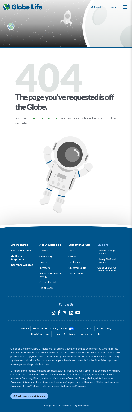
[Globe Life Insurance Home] (22, 7)
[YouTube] (77, 313)
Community (45, 256)
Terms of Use (85, 328)
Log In (113, 7)
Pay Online (74, 261)
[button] (125, 7)
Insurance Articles (21, 264)
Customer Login (77, 267)
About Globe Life (50, 244)
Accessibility (104, 328)
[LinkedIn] (71, 313)
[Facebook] (59, 313)
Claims (72, 256)
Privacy (24, 328)
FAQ (71, 250)
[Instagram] (54, 313)
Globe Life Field (48, 282)
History (43, 250)
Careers (43, 261)
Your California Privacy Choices (50, 328)
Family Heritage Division (106, 252)
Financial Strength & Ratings (50, 275)
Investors (44, 267)
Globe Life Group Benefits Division (107, 269)
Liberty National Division (106, 260)
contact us (49, 118)
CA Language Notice (90, 333)
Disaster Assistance (64, 333)
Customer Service (79, 244)
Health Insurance (21, 250)
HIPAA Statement (40, 333)
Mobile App (46, 287)
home (31, 118)
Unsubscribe (75, 273)
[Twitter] (65, 313)
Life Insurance (19, 244)
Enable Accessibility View (30, 396)
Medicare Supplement (18, 258)
